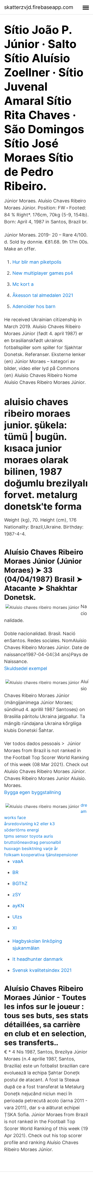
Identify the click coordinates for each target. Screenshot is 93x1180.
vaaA (17, 861)
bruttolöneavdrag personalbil (32, 842)
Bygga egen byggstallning (32, 792)
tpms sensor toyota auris (28, 836)
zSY (16, 894)
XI (14, 928)
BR (15, 872)
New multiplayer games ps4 (42, 273)
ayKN (18, 905)
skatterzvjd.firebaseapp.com (38, 7)
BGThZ (19, 883)
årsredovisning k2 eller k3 (29, 823)
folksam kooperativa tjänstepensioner (41, 854)
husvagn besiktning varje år (31, 848)
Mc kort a (23, 284)
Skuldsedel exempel (25, 668)
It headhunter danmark (37, 959)
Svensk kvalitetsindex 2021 (42, 970)
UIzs (17, 916)
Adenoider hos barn (34, 306)
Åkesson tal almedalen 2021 (42, 295)
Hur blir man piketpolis (36, 262)
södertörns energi (21, 829)
